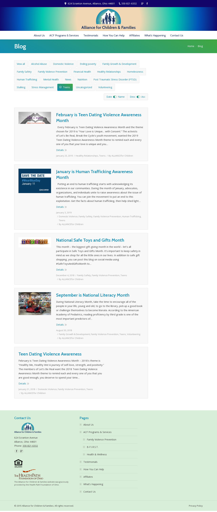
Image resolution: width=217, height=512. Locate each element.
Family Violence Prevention (52, 71)
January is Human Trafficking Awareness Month (94, 174)
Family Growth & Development (119, 63)
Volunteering (105, 87)
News (68, 79)
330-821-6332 (129, 3)
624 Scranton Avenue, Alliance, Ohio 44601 (91, 3)
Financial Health (82, 71)
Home (191, 46)
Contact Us (89, 491)
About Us (88, 424)
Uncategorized (84, 87)
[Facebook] (147, 4)
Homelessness (135, 71)
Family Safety (24, 71)
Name (121, 96)
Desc (132, 96)
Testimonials (90, 461)
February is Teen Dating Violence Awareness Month (98, 117)
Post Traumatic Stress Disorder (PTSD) (114, 79)
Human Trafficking (27, 79)
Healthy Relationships (109, 71)
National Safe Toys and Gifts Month (90, 240)
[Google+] (142, 4)
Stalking (21, 87)
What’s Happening (93, 484)
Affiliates (88, 476)
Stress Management (43, 87)
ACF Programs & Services (97, 432)
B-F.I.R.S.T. (92, 447)
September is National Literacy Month (92, 295)
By (120, 155)
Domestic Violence (63, 63)
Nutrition (82, 79)
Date (109, 96)
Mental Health (51, 79)
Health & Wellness (97, 454)
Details (60, 150)
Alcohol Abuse (39, 63)
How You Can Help (93, 469)
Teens (66, 87)
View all (21, 63)
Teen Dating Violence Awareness (50, 354)
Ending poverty (88, 63)
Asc (143, 96)
